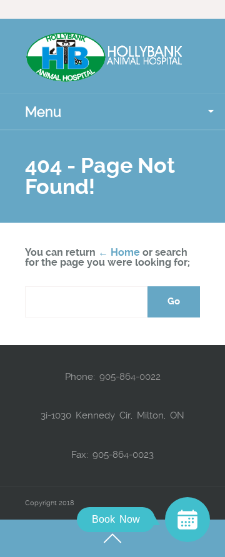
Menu (43, 112)
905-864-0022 (130, 376)
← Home (119, 252)
